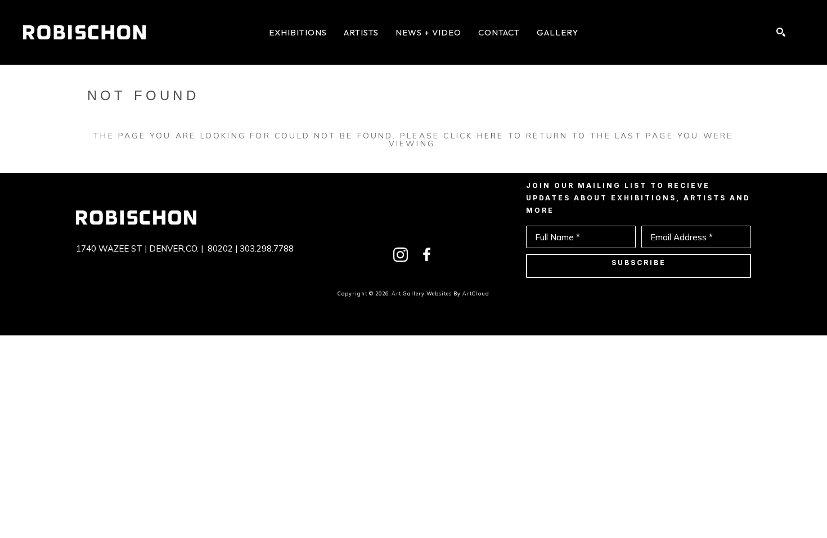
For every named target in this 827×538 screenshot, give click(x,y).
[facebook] (426, 255)
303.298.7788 (267, 248)
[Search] (780, 32)
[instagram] (400, 255)
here (490, 136)
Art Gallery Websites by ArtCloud (440, 293)
